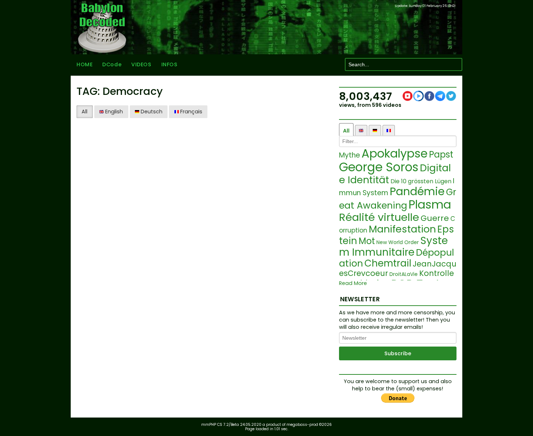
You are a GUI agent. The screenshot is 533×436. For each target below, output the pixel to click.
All (84, 111)
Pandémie (417, 191)
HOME (84, 64)
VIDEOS (141, 64)
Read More (353, 283)
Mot (367, 241)
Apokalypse (394, 153)
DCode (111, 64)
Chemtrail (387, 263)
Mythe (349, 155)
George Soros (378, 167)
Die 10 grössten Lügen (421, 181)
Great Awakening (397, 199)
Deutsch (150, 111)
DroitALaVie (403, 274)
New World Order (397, 242)
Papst (441, 154)
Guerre (435, 218)
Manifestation (402, 229)
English (113, 111)
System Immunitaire (393, 246)
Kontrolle (436, 273)
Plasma (430, 204)
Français (190, 111)
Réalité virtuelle (379, 217)
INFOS (169, 64)
